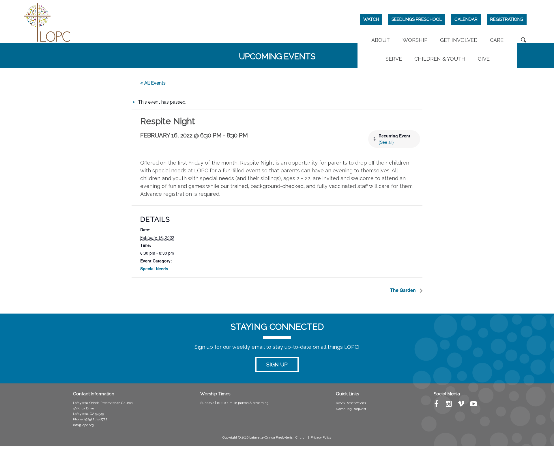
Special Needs (154, 268)
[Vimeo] (461, 405)
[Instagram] (449, 405)
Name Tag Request (351, 409)
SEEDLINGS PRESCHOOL (417, 19)
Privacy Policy (321, 437)
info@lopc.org (83, 425)
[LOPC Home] (47, 21)
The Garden (403, 290)
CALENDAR (466, 19)
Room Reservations (351, 403)
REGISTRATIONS (506, 19)
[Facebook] (436, 405)
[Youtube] (474, 405)
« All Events (153, 83)
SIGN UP (277, 364)
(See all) (386, 142)
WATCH (371, 19)
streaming (261, 403)
